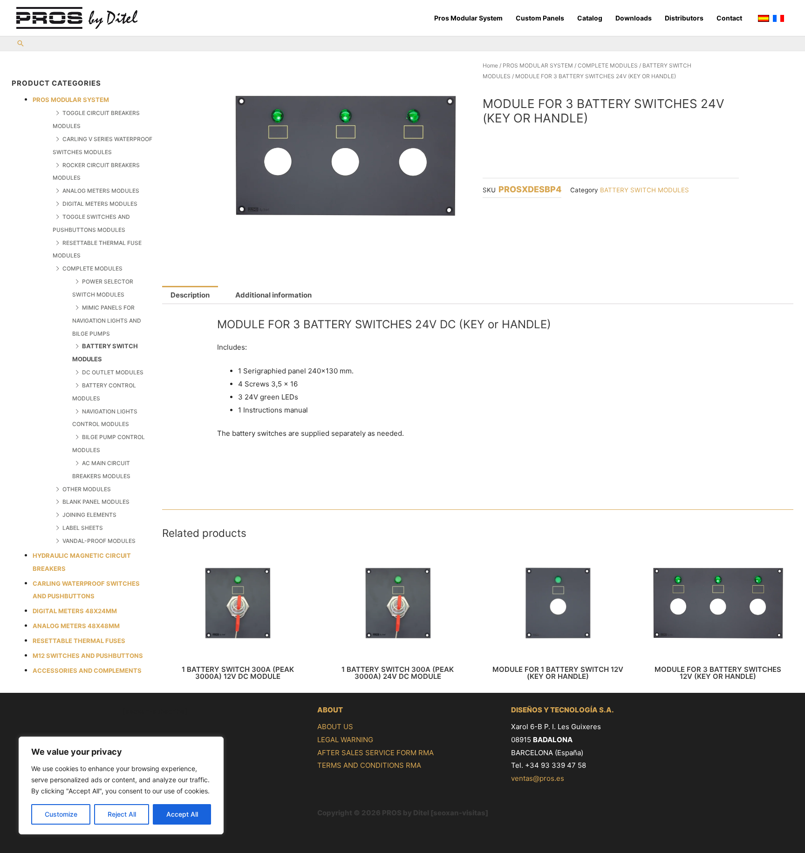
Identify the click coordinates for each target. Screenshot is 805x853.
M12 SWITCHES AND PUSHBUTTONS (88, 655)
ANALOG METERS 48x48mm (76, 626)
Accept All (182, 814)
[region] (121, 785)
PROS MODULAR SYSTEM (71, 99)
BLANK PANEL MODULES (96, 501)
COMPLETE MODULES (92, 268)
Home (490, 65)
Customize (61, 814)
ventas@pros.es (537, 778)
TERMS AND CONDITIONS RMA (369, 765)
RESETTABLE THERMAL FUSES (79, 640)
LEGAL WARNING (345, 739)
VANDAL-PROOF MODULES (99, 540)
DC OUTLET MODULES (112, 372)
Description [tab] (190, 295)
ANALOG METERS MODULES (100, 190)
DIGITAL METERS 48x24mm (75, 611)
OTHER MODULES (86, 489)
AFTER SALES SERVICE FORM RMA (375, 752)
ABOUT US (335, 726)
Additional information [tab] (273, 295)
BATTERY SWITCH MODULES (644, 190)
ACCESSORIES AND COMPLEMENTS (87, 670)
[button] (20, 44)
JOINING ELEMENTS (89, 514)
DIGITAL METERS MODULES (99, 203)
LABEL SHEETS (82, 527)
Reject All (122, 814)
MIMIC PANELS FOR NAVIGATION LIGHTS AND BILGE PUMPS (106, 320)
